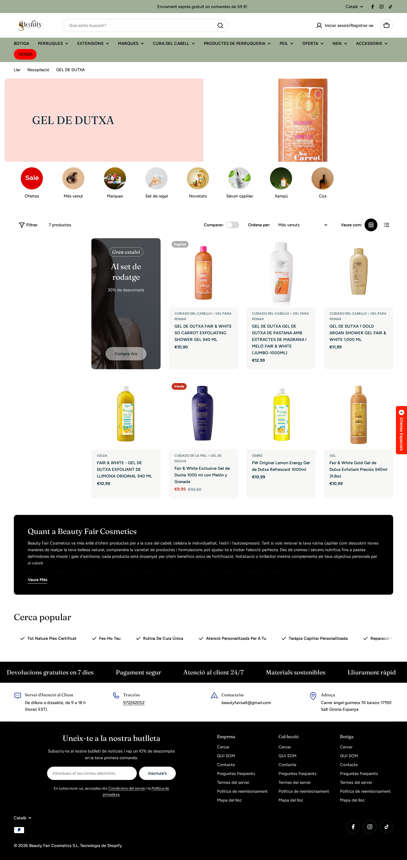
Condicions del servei (126, 788)
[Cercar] (220, 25)
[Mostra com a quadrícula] (371, 225)
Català (352, 7)
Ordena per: (259, 224)
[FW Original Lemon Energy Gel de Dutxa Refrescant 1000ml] (281, 415)
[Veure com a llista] (386, 225)
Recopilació (38, 69)
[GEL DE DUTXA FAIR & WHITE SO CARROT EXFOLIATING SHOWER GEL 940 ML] (203, 272)
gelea (102, 456)
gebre (257, 456)
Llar (17, 69)
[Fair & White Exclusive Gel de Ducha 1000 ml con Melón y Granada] (203, 415)
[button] (401, 430)
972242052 (134, 702)
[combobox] (145, 25)
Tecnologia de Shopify (101, 845)
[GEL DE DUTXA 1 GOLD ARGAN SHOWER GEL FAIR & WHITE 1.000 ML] (358, 272)
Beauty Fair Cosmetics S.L (53, 845)
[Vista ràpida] (230, 250)
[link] (198, 184)
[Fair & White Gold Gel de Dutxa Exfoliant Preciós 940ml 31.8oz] (358, 415)
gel (332, 456)
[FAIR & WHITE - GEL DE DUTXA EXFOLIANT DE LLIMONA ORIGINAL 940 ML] (126, 415)
